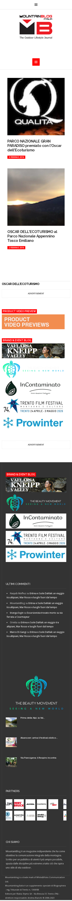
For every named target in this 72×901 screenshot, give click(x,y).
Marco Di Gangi (18, 632)
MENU (36, 4)
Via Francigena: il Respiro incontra (38, 758)
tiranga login (16, 612)
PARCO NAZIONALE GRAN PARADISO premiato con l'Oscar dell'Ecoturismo (34, 145)
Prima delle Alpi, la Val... (32, 718)
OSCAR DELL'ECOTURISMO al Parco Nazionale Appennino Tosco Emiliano (32, 236)
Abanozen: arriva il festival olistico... (39, 738)
